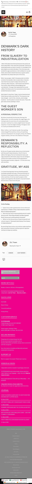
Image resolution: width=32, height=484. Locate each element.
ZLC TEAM (23, 429)
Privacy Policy (4, 311)
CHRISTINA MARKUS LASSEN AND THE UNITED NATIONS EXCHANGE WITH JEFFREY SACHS (15, 396)
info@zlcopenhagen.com (7, 325)
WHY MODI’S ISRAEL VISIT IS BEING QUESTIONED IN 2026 (15, 402)
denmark (11, 253)
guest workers (21, 253)
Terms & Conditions (6, 308)
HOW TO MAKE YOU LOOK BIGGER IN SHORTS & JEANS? (15, 419)
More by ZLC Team (14, 246)
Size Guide (3, 301)
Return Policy (4, 305)
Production (13, 36)
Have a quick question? (7, 378)
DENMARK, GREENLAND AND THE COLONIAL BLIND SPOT (16, 407)
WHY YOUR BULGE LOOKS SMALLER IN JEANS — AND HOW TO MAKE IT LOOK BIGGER (15, 413)
